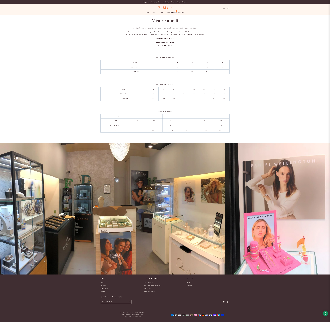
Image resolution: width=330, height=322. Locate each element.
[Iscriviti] (129, 302)
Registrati (189, 286)
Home (102, 283)
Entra (188, 283)
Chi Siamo (103, 286)
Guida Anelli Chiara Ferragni (165, 38)
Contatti (103, 292)
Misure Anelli (104, 289)
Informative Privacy (149, 292)
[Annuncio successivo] (229, 1)
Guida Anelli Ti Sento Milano (165, 42)
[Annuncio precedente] (101, 1)
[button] (102, 8)
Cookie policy (147, 289)
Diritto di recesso (148, 283)
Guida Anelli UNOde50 (165, 46)
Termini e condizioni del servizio (153, 286)
